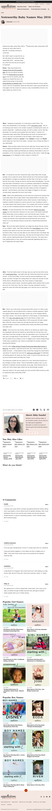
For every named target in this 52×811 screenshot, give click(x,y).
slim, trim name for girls (16, 318)
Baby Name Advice (22, 6)
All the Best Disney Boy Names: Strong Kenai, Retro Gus (13, 725)
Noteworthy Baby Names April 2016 (43, 457)
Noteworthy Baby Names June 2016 (31, 457)
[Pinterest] (49, 796)
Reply (46, 504)
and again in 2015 (36, 125)
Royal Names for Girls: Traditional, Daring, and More (13, 660)
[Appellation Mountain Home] (8, 7)
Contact (42, 4)
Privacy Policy (29, 809)
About (36, 4)
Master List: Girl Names (34, 6)
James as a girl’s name (33, 353)
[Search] (48, 9)
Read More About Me (32, 432)
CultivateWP (48, 809)
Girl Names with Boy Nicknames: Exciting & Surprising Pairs (13, 630)
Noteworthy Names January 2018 (7, 457)
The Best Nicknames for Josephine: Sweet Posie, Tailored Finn (13, 691)
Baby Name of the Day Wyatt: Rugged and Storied (36, 755)
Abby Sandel (9, 21)
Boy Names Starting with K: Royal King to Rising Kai (13, 785)
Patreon (48, 4)
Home (2, 12)
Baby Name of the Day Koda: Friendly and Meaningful (36, 725)
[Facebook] (46, 796)
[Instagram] (41, 796)
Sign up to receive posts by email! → (26, 1)
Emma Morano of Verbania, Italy (12, 83)
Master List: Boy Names (23, 9)
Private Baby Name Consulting (38, 9)
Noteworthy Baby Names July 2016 (19, 457)
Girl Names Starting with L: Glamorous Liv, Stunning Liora (36, 660)
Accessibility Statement (37, 809)
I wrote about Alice (11, 274)
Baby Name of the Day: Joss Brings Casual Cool (35, 690)
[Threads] (44, 796)
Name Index (15, 802)
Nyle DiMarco (37, 228)
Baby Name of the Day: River (36, 785)
